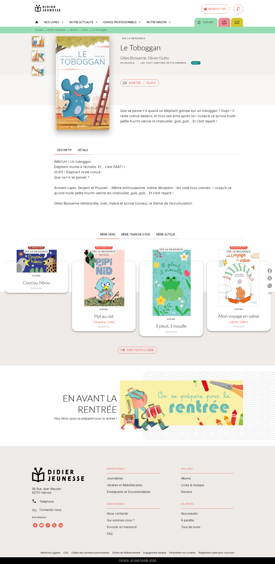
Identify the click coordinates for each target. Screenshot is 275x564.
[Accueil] (47, 9)
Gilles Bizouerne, (134, 58)
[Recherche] (238, 9)
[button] (215, 9)
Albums (74, 29)
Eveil (85, 29)
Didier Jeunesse (56, 29)
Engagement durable (154, 552)
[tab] (36, 22)
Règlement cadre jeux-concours (216, 552)
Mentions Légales (50, 552)
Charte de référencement (126, 552)
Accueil (39, 29)
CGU (65, 552)
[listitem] (35, 525)
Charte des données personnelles (90, 552)
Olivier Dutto (158, 58)
